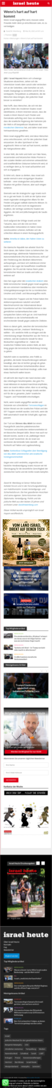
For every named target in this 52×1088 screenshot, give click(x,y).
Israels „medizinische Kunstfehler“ (28, 979)
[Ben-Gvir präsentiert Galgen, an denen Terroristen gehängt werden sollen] (8, 1020)
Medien (42, 1049)
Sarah (33, 1053)
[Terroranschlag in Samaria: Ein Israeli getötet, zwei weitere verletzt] (8, 1001)
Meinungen (14, 38)
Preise (17, 1058)
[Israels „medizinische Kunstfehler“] (8, 978)
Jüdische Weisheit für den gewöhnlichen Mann (24, 1040)
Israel (15, 35)
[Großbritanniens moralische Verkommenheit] (8, 656)
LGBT (41, 1053)
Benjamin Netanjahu (13, 1045)
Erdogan (8, 1058)
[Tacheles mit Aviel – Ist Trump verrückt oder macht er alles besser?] (8, 647)
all (15, 976)
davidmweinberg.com (28, 504)
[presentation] (41, 671)
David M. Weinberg (13, 31)
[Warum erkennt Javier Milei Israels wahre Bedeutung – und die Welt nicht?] (8, 969)
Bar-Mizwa (19, 1062)
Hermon (8, 1062)
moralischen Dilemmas (14, 127)
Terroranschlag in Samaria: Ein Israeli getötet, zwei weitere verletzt (28, 1003)
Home (6, 38)
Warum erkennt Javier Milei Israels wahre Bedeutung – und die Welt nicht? (30, 971)
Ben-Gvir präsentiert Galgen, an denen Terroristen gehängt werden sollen (29, 1022)
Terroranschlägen (36, 405)
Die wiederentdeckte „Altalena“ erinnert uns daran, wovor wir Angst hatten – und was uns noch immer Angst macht (30, 638)
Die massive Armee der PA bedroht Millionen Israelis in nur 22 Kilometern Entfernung (29, 1012)
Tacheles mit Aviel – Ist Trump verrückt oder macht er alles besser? (29, 649)
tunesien (36, 1066)
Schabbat (24, 1053)
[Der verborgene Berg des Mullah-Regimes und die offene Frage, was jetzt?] (8, 985)
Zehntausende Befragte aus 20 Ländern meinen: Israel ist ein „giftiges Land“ (26, 578)
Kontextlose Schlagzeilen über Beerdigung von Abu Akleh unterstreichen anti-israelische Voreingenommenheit (25, 453)
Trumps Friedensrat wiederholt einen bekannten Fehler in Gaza (26, 688)
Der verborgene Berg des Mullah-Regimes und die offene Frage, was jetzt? (30, 987)
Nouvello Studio (33, 1078)
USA (26, 1045)
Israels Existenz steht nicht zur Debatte (27, 605)
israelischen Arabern (34, 281)
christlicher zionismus (14, 1049)
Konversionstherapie (32, 1058)
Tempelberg (31, 1049)
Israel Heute (31, 1062)
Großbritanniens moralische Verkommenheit (25, 658)
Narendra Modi (11, 1053)
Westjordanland (11, 1066)
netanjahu (25, 1066)
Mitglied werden (11, 956)
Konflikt (17, 999)
